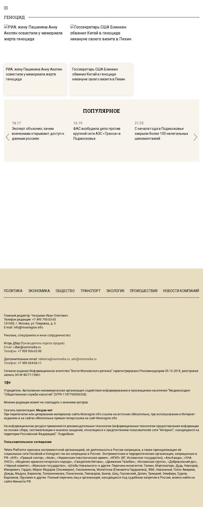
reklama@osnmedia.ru (54, 359)
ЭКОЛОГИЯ (115, 291)
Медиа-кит (44, 410)
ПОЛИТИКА (13, 291)
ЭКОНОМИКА (39, 291)
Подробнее (66, 434)
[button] (7, 137)
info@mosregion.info (28, 327)
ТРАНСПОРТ (90, 291)
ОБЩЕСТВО (65, 291)
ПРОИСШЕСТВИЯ (143, 291)
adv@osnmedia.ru (84, 359)
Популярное (101, 111)
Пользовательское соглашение (28, 442)
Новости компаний (181, 291)
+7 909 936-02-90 (30, 351)
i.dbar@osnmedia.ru (27, 347)
